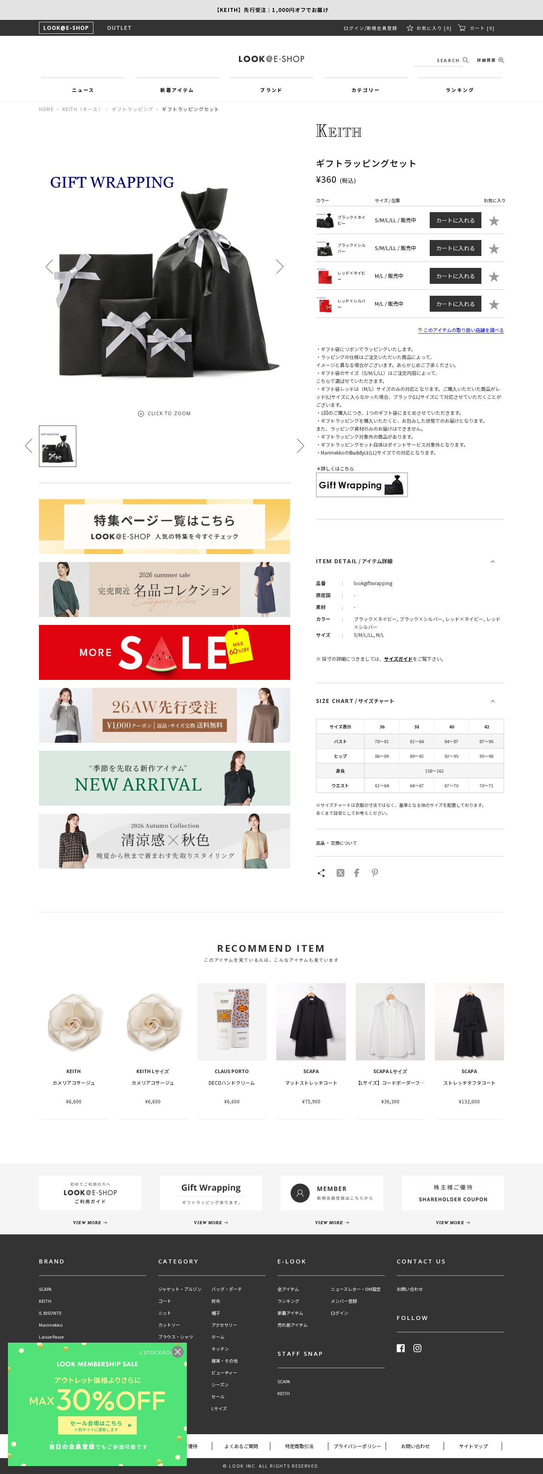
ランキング (288, 1301)
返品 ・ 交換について (336, 842)
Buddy (356, 452)
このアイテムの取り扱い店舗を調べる (463, 329)
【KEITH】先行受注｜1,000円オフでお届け (271, 10)
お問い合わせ (410, 1289)
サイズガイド (398, 658)
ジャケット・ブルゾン (180, 1289)
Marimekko (50, 1325)
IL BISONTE (50, 1313)
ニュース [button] (83, 89)
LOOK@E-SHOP (66, 27)
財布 (215, 1301)
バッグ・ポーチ (226, 1289)
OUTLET (119, 27)
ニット (164, 1313)
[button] (279, 266)
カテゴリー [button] (365, 89)
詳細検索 (486, 60)
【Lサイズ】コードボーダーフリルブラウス (402, 1082)
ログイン (354, 28)
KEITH (45, 1301)
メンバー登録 (344, 1301)
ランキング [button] (460, 89)
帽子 (215, 1313)
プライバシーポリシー (357, 1446)
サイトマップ (473, 1446)
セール (218, 1396)
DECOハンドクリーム (232, 1082)
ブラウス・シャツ (175, 1337)
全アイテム (288, 1289)
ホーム (218, 1337)
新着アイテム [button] (177, 89)
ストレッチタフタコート (469, 1082)
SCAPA (45, 1289)
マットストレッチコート (311, 1082)
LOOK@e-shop (271, 59)
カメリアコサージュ (73, 1082)
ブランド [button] (271, 89)
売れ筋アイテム (292, 1325)
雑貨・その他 (224, 1361)
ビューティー (224, 1373)
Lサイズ (219, 1408)
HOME (46, 108)
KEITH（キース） (82, 108)
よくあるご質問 (241, 1446)
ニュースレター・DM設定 (356, 1289)
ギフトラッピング (133, 108)
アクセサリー (224, 1325)
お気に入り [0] (434, 28)
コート (164, 1301)
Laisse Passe (51, 1337)
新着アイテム (290, 1313)
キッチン (220, 1349)
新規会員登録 (382, 28)
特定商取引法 (299, 1446)
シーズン (220, 1384)
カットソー (169, 1325)
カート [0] (482, 28)
